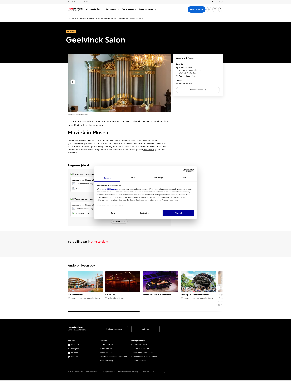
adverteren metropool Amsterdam (113, 357)
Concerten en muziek (108, 18)
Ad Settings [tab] (158, 178)
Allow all (178, 213)
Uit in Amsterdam (79, 18)
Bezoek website (185, 83)
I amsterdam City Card (140, 349)
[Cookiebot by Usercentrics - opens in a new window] (184, 170)
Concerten (123, 18)
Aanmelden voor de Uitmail (142, 353)
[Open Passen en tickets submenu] (155, 9)
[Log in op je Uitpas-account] (208, 9)
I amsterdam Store (138, 361)
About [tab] (183, 178)
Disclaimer (145, 372)
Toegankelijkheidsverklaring (128, 372)
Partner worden (106, 349)
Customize (144, 213)
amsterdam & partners (109, 345)
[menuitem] (94, 9)
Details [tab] (132, 178)
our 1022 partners (110, 189)
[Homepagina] (69, 19)
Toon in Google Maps (187, 76)
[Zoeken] (220, 9)
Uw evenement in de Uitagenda (144, 357)
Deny (113, 213)
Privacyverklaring (108, 372)
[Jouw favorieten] (214, 9)
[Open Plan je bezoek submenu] (136, 9)
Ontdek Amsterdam (114, 329)
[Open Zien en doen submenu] (118, 9)
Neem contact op (106, 361)
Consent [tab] (107, 178)
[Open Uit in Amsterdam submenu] (102, 9)
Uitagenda (93, 18)
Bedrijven (145, 329)
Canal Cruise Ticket (139, 345)
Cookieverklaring (92, 372)
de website (148, 150)
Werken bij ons (106, 353)
